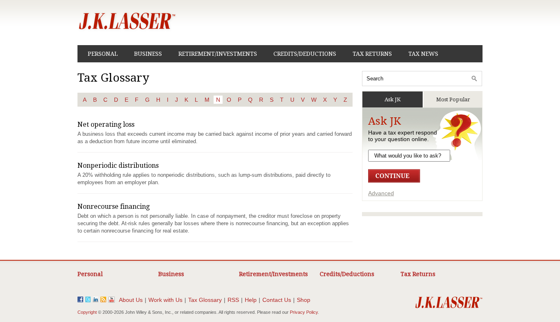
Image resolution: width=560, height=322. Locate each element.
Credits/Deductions (304, 53)
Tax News (423, 53)
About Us (131, 300)
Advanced (381, 193)
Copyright (87, 312)
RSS (233, 300)
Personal (103, 53)
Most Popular (453, 99)
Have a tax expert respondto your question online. (402, 135)
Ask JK (393, 99)
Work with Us (165, 300)
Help (251, 300)
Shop (303, 300)
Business (148, 53)
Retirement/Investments (217, 53)
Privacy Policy (304, 312)
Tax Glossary (205, 300)
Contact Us (276, 300)
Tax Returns (372, 53)
